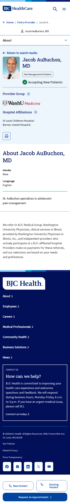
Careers (7, 316)
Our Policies (9, 443)
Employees (10, 306)
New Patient (20, 486)
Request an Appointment (33, 497)
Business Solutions (15, 347)
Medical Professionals (17, 327)
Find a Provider (26, 22)
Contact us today (16, 414)
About (6, 296)
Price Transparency (12, 457)
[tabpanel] (35, 178)
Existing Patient (54, 486)
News (6, 357)
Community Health (15, 337)
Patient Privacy (10, 450)
